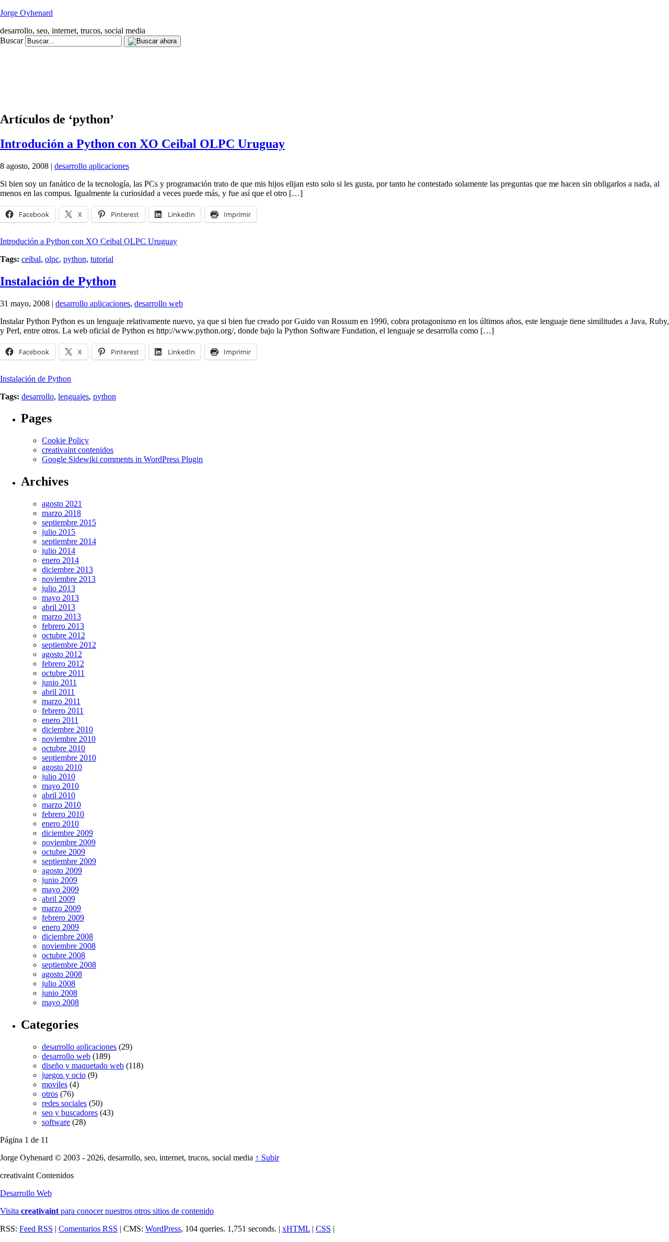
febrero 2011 (63, 710)
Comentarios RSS (88, 1228)
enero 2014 (60, 560)
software (56, 1122)
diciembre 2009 (67, 833)
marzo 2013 (61, 616)
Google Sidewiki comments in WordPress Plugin (122, 459)
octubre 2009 (63, 851)
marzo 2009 (61, 908)
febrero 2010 (63, 814)
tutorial (101, 259)
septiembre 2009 (69, 861)
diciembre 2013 (67, 569)
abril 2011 (58, 691)
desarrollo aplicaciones (91, 166)
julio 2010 (58, 776)
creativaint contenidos (77, 449)
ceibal (31, 259)
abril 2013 (58, 607)
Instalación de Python (58, 281)
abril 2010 (58, 795)
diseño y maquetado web (83, 1065)
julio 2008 (58, 983)
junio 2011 (59, 682)
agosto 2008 (62, 974)
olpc (52, 259)
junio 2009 (59, 880)
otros (50, 1093)
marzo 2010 (61, 804)
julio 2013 (58, 588)
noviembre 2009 (69, 842)
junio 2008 (59, 992)
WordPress (163, 1228)
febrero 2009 (63, 917)
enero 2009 (60, 927)
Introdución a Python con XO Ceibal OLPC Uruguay (142, 144)
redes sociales (64, 1103)
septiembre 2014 (69, 541)
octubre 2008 (63, 955)
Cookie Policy (65, 440)
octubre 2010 (63, 748)
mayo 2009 (60, 889)
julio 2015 (58, 531)
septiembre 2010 (69, 757)
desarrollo (37, 396)
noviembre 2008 (69, 945)
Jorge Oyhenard (26, 12)
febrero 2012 (63, 663)
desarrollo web (158, 303)
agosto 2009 (62, 870)
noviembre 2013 (69, 578)
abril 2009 (58, 898)
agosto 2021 (62, 503)
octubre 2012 (63, 635)
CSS (323, 1228)
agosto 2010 (62, 767)
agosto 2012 (62, 654)
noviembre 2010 (69, 738)
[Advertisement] (190, 70)
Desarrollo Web (26, 1193)
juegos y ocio (64, 1075)
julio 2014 (58, 550)
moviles (54, 1084)
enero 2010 (60, 823)
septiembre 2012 (69, 644)
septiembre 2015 (69, 522)
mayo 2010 (60, 785)
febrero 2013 (63, 626)
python (74, 259)
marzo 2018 (61, 513)
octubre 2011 (63, 673)
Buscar (11, 40)
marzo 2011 (61, 701)
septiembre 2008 (69, 964)
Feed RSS (36, 1228)
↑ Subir (267, 1157)
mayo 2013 (60, 597)
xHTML (296, 1228)
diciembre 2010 (67, 729)
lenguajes (73, 396)
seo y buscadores (70, 1112)
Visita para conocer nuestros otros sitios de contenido (107, 1210)
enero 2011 (60, 720)
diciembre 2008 (67, 936)
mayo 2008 (60, 1002)
